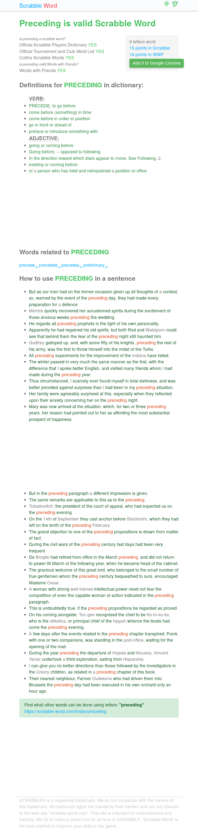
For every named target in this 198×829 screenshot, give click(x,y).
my (132, 387)
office (142, 171)
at (101, 393)
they (122, 298)
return (168, 557)
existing (36, 164)
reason (56, 413)
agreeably (69, 393)
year (86, 374)
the (37, 158)
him (157, 336)
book (150, 672)
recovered (68, 311)
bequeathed (126, 576)
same (104, 362)
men (54, 291)
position (82, 118)
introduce (59, 131)
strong (63, 589)
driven (137, 678)
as (39, 291)
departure (96, 653)
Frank (172, 634)
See (132, 158)
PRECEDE (39, 106)
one (77, 531)
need (133, 589)
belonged (125, 570)
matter (172, 531)
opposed (69, 151)
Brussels (37, 685)
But (32, 291)
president (71, 506)
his (124, 323)
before (69, 106)
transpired (154, 634)
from (160, 531)
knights (127, 342)
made (141, 298)
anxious (48, 317)
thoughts (145, 291)
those (34, 317)
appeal (116, 506)
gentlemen (48, 576)
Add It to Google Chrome (157, 63)
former (87, 291)
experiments (67, 355)
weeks (63, 317)
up (127, 291)
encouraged (166, 576)
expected (151, 506)
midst (124, 349)
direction (49, 158)
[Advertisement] (104, 208)
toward (65, 158)
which (78, 158)
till (49, 563)
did (152, 557)
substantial (159, 413)
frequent (37, 551)
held (73, 171)
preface (36, 131)
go (59, 106)
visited (116, 368)
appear (102, 158)
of (69, 125)
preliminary (95, 265)
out (91, 413)
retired (65, 557)
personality (147, 323)
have (152, 355)
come (34, 112)
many (129, 368)
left (32, 525)
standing (102, 640)
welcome (63, 570)
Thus (34, 381)
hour (33, 691)
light (111, 323)
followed (125, 665)
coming (53, 145)
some (94, 342)
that (40, 336)
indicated (133, 595)
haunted (145, 336)
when (139, 393)
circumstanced (54, 381)
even (62, 595)
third (70, 659)
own (132, 323)
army (40, 349)
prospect (37, 419)
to (54, 106)
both (122, 330)
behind (52, 336)
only (161, 685)
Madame (37, 583)
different (101, 493)
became (131, 563)
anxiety (56, 400)
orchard (148, 685)
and (82, 171)
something (66, 112)
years (34, 413)
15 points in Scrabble (149, 48)
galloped (54, 342)
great (91, 570)
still (133, 336)
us (164, 506)
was (51, 349)
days (129, 544)
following (91, 151)
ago (42, 691)
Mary (34, 406)
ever (94, 381)
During (35, 544)
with (94, 131)
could (171, 330)
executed (110, 685)
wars (63, 544)
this (108, 393)
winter (43, 362)
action (117, 595)
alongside (67, 614)
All (31, 355)
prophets (86, 323)
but (114, 330)
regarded (147, 608)
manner (118, 362)
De (32, 557)
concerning (75, 400)
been (118, 387)
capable (82, 595)
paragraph (79, 493)
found (104, 381)
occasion (103, 291)
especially (123, 393)
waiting (152, 640)
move (120, 158)
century (108, 544)
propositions (126, 531)
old (93, 330)
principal (81, 621)
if (79, 608)
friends (141, 368)
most (143, 413)
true (32, 576)
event (69, 298)
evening (64, 512)
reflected (163, 393)
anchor (105, 519)
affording (121, 413)
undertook (52, 659)
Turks (148, 349)
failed (163, 355)
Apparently (39, 330)
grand (43, 531)
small (153, 570)
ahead (61, 125)
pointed (79, 413)
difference (38, 368)
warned (43, 298)
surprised (90, 393)
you (52, 665)
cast (94, 519)
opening (36, 646)
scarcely (81, 381)
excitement (155, 311)
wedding (106, 317)
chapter (136, 634)
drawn (149, 531)
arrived (64, 406)
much (85, 362)
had (63, 291)
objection (58, 531)
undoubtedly (54, 608)
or (72, 118)
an (168, 685)
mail (62, 646)
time (87, 112)
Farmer (84, 678)
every (153, 298)
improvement (106, 355)
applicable (83, 500)
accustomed (98, 311)
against (66, 387)
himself (95, 349)
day (112, 298)
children (58, 672)
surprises (83, 387)
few (36, 634)
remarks (57, 500)
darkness (148, 381)
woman (40, 589)
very (74, 362)
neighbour (65, 678)
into (107, 349)
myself (118, 381)
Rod (132, 330)
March (112, 557)
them (65, 336)
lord (101, 570)
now (53, 406)
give (44, 665)
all (133, 291)
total (134, 381)
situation (164, 387)
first (67, 349)
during (130, 311)
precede (28, 265)
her (82, 311)
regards (43, 323)
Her (32, 393)
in (80, 112)
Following (146, 158)
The (32, 362)
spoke (65, 368)
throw (82, 349)
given (118, 291)
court (99, 506)
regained (73, 330)
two (126, 406)
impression (120, 493)
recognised (106, 614)
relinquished (99, 171)
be (135, 608)
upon (34, 400)
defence (70, 304)
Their (34, 678)
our (45, 291)
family (43, 393)
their (44, 400)
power (40, 563)
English (92, 368)
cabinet (170, 563)
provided (49, 387)
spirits (117, 311)
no (59, 665)
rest (167, 342)
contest (170, 291)
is (133, 493)
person (44, 171)
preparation (40, 304)
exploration (86, 659)
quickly (51, 311)
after (55, 634)
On (32, 519)
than (97, 387)
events (75, 634)
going (34, 145)
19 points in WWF (146, 54)
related (89, 634)
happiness (61, 419)
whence (134, 621)
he (53, 330)
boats (156, 621)
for (54, 304)
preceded (49, 265)
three (141, 406)
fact (37, 538)
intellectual (104, 589)
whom (155, 368)
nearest (47, 678)
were (54, 393)
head (145, 563)
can (34, 665)
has (64, 171)
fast (120, 544)
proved (170, 608)
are (69, 500)
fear (81, 336)
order (64, 118)
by (53, 298)
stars (90, 158)
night (123, 336)
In (31, 158)
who (56, 171)
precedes (71, 265)
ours (148, 576)
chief (130, 614)
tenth (54, 525)
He (32, 323)
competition (40, 595)
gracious (46, 570)
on (70, 291)
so (31, 298)
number (166, 570)
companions (71, 640)
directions (84, 665)
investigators (159, 665)
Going (35, 151)
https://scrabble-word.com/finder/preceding (65, 711)
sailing (106, 659)
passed (57, 362)
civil (53, 544)
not (159, 557)
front (44, 125)
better (78, 368)
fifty (104, 342)
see (32, 336)
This (33, 608)
